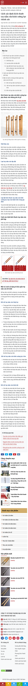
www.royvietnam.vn (14, 634)
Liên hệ (3, 656)
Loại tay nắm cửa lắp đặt (13, 63)
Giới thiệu (3, 646)
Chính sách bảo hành (20, 661)
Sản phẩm (3, 648)
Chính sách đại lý (19, 663)
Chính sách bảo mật (6, 659)
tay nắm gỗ (9, 188)
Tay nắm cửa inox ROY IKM (18, 588)
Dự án (2, 654)
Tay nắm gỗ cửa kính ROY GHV (19, 598)
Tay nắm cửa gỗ (7, 532)
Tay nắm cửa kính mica (9, 524)
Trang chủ (3, 8)
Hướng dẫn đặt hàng (20, 646)
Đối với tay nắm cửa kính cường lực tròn (16, 87)
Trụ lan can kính (8, 545)
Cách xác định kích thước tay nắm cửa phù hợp (13, 74)
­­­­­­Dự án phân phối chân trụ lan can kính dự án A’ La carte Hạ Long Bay (19, 465)
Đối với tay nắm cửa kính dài (13, 90)
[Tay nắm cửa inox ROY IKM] (5, 591)
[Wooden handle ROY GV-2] (5, 561)
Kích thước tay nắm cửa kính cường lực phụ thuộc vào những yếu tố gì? (13, 57)
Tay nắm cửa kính (8, 515)
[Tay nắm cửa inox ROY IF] (5, 571)
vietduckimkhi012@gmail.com (15, 631)
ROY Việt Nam (23, 22)
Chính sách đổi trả (20, 658)
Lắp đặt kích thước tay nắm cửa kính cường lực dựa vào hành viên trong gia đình (15, 68)
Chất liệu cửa (9, 60)
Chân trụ (5, 536)
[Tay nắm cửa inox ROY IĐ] (5, 581)
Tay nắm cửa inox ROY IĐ (17, 578)
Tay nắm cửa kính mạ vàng (10, 520)
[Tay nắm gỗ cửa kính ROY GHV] (5, 601)
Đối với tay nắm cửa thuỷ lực (14, 83)
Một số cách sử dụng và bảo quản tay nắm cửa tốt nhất (13, 79)
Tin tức (9, 8)
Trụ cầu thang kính (8, 541)
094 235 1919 (11, 629)
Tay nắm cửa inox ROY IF (17, 568)
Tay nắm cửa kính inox (9, 528)
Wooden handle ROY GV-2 (17, 558)
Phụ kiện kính (7, 549)
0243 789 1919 (20, 629)
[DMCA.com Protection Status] (6, 670)
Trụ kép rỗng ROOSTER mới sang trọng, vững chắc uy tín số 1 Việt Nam (18, 481)
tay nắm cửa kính (21, 100)
